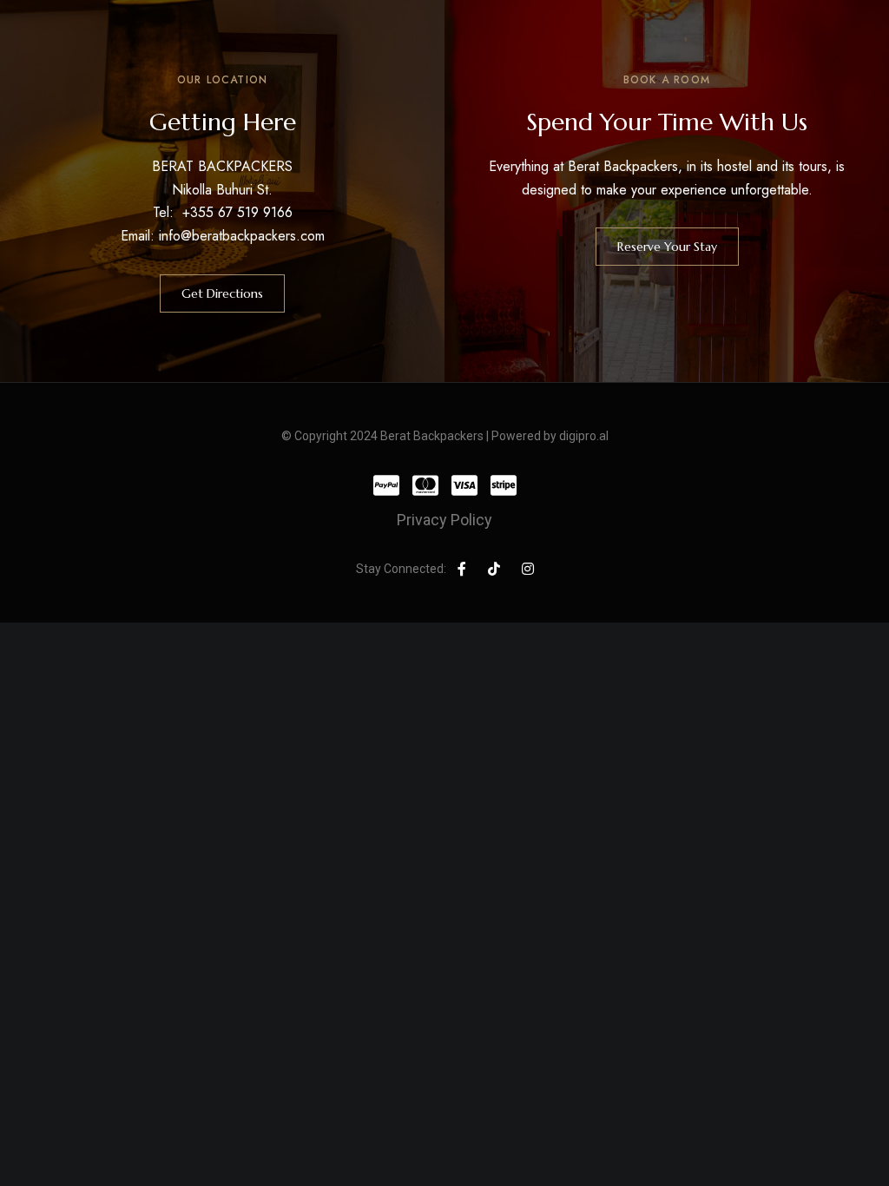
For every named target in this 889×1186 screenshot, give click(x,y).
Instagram (528, 569)
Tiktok (494, 569)
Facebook (462, 569)
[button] (222, 293)
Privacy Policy (444, 520)
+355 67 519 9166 (237, 212)
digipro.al (584, 436)
